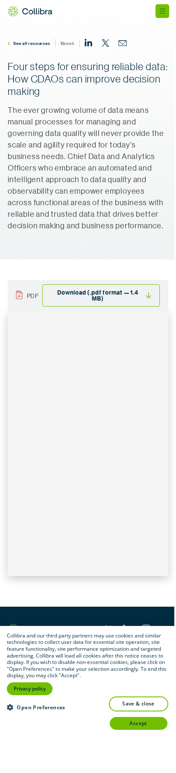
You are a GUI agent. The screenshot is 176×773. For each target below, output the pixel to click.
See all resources (31, 43)
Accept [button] (138, 723)
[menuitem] (88, 43)
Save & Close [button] (138, 703)
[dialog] (88, 699)
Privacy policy (30, 688)
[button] (36, 707)
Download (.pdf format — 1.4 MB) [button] (97, 295)
